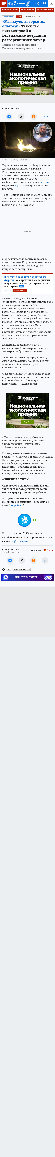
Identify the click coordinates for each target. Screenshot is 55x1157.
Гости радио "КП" (45, 10)
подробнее (16, 505)
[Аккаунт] (51, 3)
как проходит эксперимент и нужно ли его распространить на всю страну (27, 281)
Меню (3, 3)
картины (45, 182)
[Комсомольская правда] (16, 3)
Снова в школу (27, 10)
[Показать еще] (46, 116)
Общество (8, 290)
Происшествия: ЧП (22, 569)
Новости (6, 10)
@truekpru (21, 541)
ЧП (9, 569)
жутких (19, 185)
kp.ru (50, 550)
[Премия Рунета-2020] (27, 3)
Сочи (15, 10)
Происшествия (8, 16)
